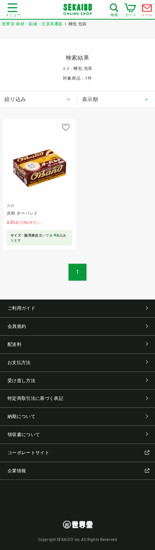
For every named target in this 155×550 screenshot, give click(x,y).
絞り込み (15, 99)
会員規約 (17, 326)
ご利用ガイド (21, 308)
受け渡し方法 (21, 380)
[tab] (39, 99)
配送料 (14, 344)
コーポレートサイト (28, 452)
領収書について (24, 434)
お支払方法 (19, 362)
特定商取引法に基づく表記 (35, 398)
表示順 (90, 99)
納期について (21, 416)
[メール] (147, 10)
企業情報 (17, 470)
